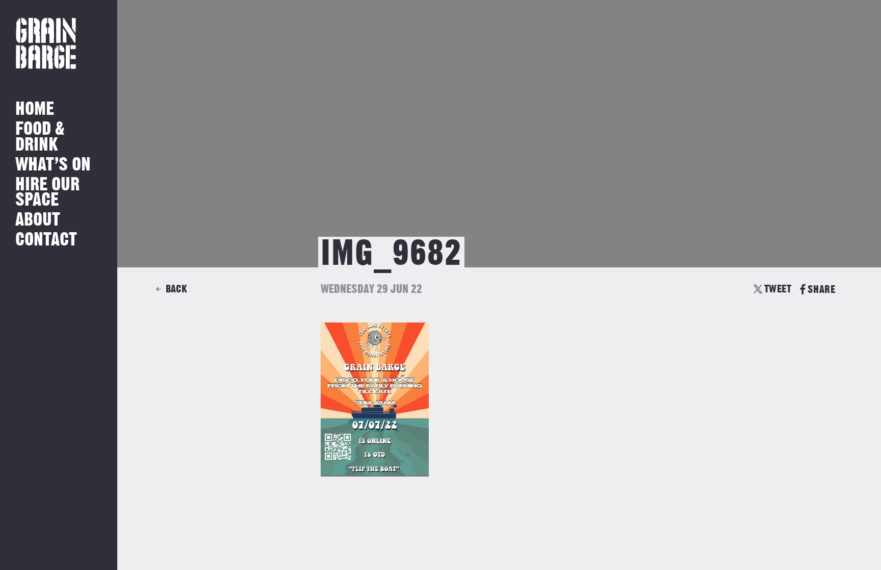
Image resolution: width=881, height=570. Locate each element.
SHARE (821, 289)
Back (176, 289)
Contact (46, 240)
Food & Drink (40, 137)
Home (34, 109)
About (37, 220)
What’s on (53, 165)
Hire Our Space (47, 192)
